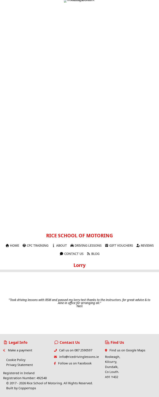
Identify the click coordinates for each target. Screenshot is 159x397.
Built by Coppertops (21, 388)
